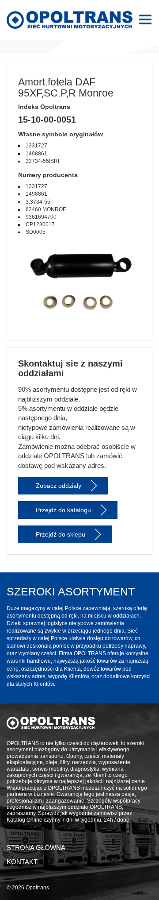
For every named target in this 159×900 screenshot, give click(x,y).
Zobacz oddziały (58, 485)
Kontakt (22, 861)
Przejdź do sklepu (60, 534)
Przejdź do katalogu (63, 510)
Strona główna (36, 847)
